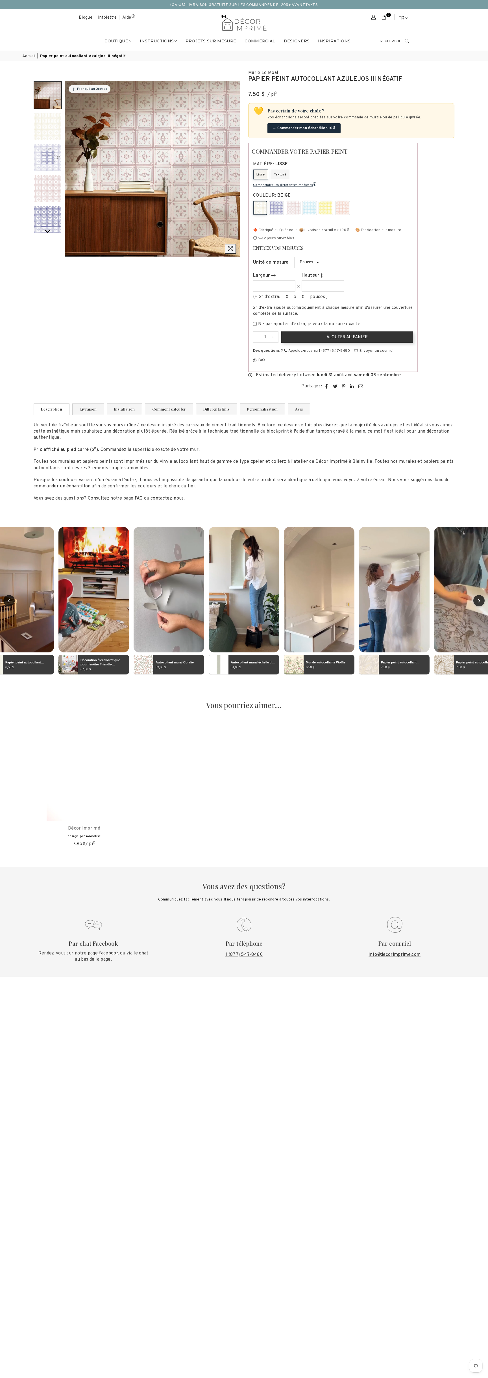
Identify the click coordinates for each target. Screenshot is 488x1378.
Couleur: (272, 195)
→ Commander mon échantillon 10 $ (304, 128)
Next (235, 169)
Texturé (280, 174)
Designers (297, 41)
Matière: (270, 164)
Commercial (260, 41)
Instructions (157, 41)
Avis (299, 409)
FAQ (261, 360)
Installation (124, 409)
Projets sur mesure (211, 41)
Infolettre (107, 17)
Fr (401, 18)
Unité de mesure (271, 262)
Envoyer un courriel (375, 351)
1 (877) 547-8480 (244, 955)
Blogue (85, 17)
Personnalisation (262, 409)
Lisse (260, 174)
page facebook (103, 953)
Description (51, 409)
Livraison (88, 409)
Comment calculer (169, 409)
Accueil (29, 56)
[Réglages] (374, 18)
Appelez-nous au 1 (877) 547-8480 (318, 351)
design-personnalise (84, 836)
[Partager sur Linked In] (352, 386)
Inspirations (334, 41)
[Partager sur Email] (360, 386)
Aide (126, 17)
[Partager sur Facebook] (326, 386)
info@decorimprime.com (395, 955)
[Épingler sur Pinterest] (344, 386)
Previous (70, 169)
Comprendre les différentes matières (283, 185)
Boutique (116, 41)
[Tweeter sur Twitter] (335, 386)
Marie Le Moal (263, 73)
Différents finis (216, 409)
